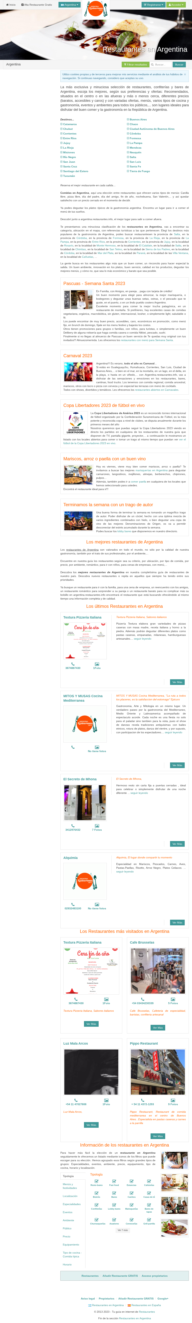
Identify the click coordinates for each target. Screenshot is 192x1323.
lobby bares (124, 531)
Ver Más (177, 682)
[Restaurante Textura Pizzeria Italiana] (85, 640)
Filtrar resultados (136, 64)
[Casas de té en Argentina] (149, 1193)
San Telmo (116, 249)
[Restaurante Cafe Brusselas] (158, 971)
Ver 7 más (123, 1230)
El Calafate (145, 245)
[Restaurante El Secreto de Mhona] (85, 802)
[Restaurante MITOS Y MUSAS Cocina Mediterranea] (85, 724)
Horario (67, 1264)
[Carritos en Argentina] (132, 1193)
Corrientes (134, 241)
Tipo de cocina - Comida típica (72, 1254)
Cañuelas (87, 256)
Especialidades (72, 1204)
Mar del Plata (105, 253)
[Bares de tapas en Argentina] (149, 1205)
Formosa (118, 237)
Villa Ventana (180, 253)
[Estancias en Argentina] (132, 1181)
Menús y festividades (70, 1186)
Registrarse (154, 4)
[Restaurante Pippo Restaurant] (158, 1072)
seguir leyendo (142, 638)
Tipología (68, 1176)
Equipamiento (71, 1244)
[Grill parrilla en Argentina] (149, 1220)
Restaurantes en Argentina (107, 1305)
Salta (177, 234)
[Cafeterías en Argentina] (149, 1181)
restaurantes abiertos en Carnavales (156, 389)
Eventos (67, 1212)
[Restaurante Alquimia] (85, 881)
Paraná (141, 253)
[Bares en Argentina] (114, 1193)
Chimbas (80, 249)
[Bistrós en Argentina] (96, 1193)
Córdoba (81, 237)
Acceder (176, 4)
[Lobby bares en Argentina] (114, 1205)
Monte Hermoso (106, 245)
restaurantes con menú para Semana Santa (147, 340)
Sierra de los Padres (158, 249)
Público (67, 1228)
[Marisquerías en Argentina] (132, 1205)
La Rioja (155, 237)
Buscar (179, 64)
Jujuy (167, 241)
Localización (70, 1196)
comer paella (138, 481)
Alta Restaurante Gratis (38, 4)
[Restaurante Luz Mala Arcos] (91, 1072)
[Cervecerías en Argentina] (132, 1220)
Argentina (70, 4)
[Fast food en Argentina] (114, 1181)
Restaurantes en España (146, 1305)
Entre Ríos (98, 241)
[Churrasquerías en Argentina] (96, 1220)
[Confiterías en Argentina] (96, 1205)
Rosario (68, 245)
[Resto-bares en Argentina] (96, 1181)
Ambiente (68, 1220)
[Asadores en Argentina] (114, 1220)
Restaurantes (147, 1311)
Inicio (12, 4)
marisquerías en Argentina (152, 470)
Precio (66, 1236)
